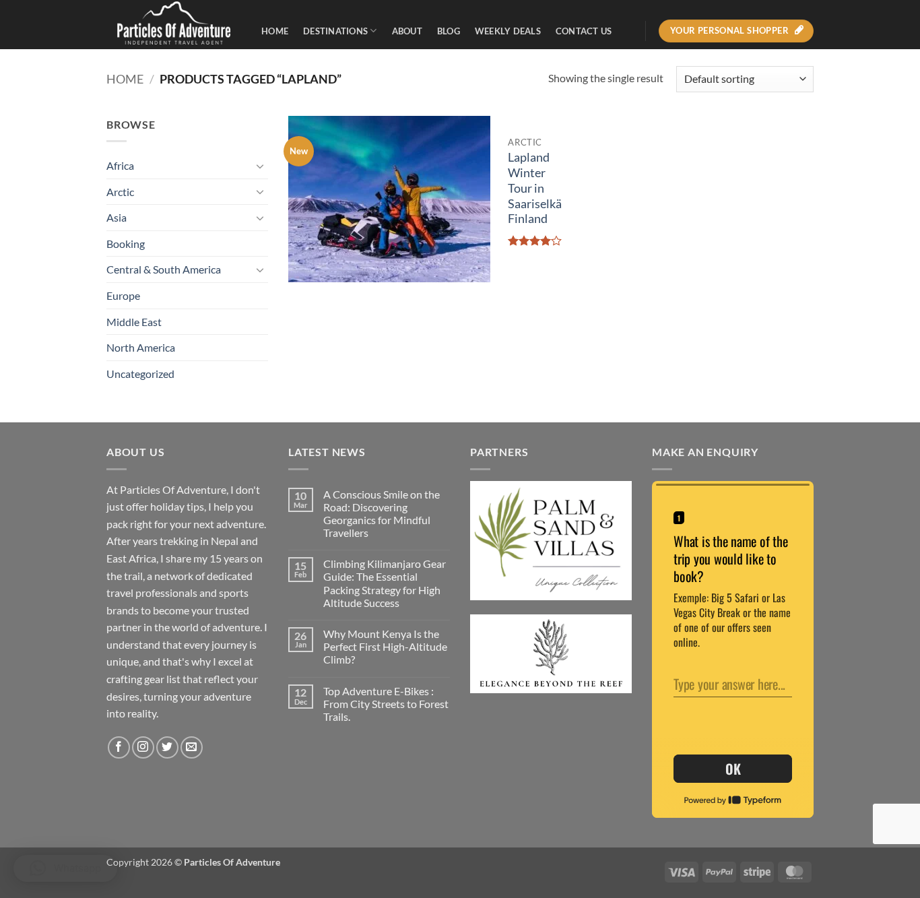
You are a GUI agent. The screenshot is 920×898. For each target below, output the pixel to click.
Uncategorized (140, 373)
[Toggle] (260, 166)
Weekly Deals (508, 31)
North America (140, 347)
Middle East (134, 321)
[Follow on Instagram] (143, 747)
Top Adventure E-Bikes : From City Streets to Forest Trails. (386, 703)
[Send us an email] (191, 747)
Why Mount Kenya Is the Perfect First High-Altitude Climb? (385, 646)
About (407, 31)
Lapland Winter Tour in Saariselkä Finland (535, 188)
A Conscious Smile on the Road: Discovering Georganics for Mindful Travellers (381, 514)
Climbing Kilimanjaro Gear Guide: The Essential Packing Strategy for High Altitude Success (384, 583)
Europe (123, 295)
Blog (448, 31)
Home (274, 31)
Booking (125, 243)
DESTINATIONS (335, 31)
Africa (120, 165)
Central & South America (163, 269)
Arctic (120, 191)
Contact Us (584, 31)
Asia (116, 217)
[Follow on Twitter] (167, 747)
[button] (65, 868)
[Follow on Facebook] (119, 747)
